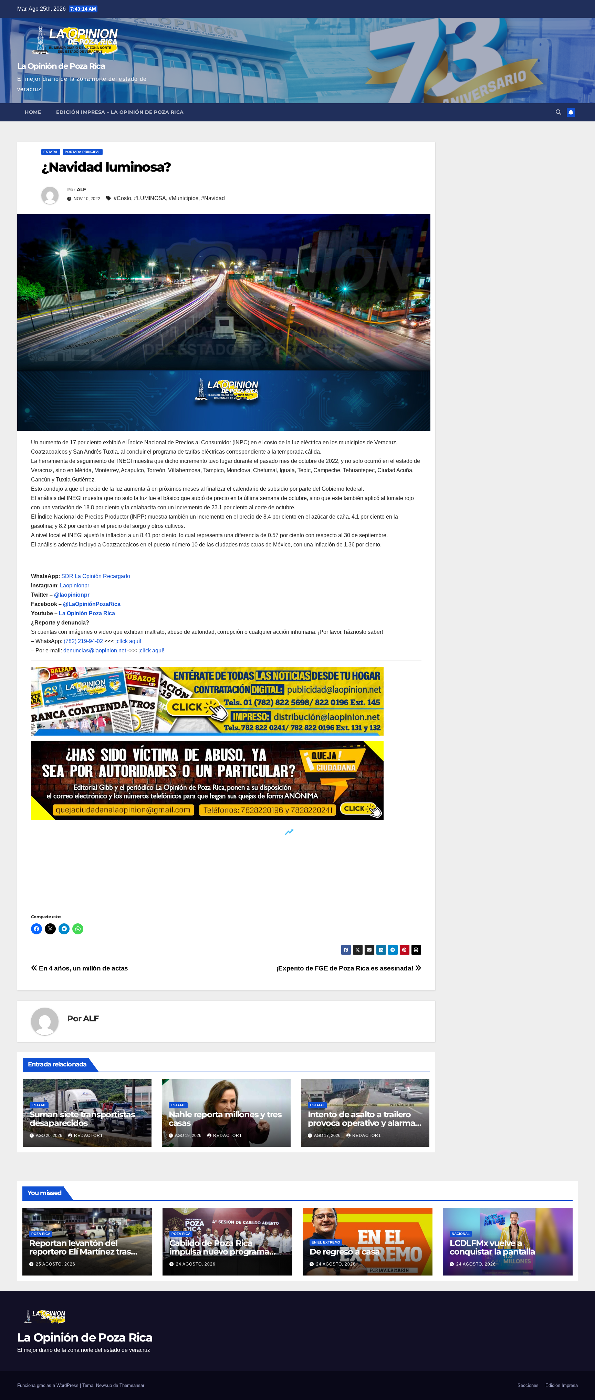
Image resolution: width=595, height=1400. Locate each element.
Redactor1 (88, 1135)
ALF (81, 189)
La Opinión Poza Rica (87, 613)
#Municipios (183, 198)
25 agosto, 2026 (55, 1264)
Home (33, 112)
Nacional (461, 1234)
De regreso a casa (345, 1252)
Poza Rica (40, 1234)
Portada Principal (83, 152)
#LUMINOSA (150, 198)
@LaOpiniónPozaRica (92, 604)
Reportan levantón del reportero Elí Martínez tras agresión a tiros (80, 1251)
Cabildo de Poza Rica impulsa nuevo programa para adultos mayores (219, 1251)
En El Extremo (326, 1242)
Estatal (50, 152)
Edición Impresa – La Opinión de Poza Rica (120, 112)
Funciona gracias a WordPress (48, 1385)
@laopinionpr (72, 595)
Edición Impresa (561, 1385)
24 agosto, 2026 (196, 1264)
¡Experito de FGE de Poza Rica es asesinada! (345, 968)
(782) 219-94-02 (83, 641)
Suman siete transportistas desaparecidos (82, 1118)
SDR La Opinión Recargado (95, 576)
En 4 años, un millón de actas (83, 968)
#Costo (122, 198)
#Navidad (213, 198)
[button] (558, 112)
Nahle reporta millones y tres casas (225, 1118)
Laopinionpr (75, 585)
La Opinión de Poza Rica (61, 66)
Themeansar (131, 1385)
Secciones (528, 1385)
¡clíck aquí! (128, 641)
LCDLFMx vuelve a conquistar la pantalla (492, 1247)
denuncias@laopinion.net (94, 650)
